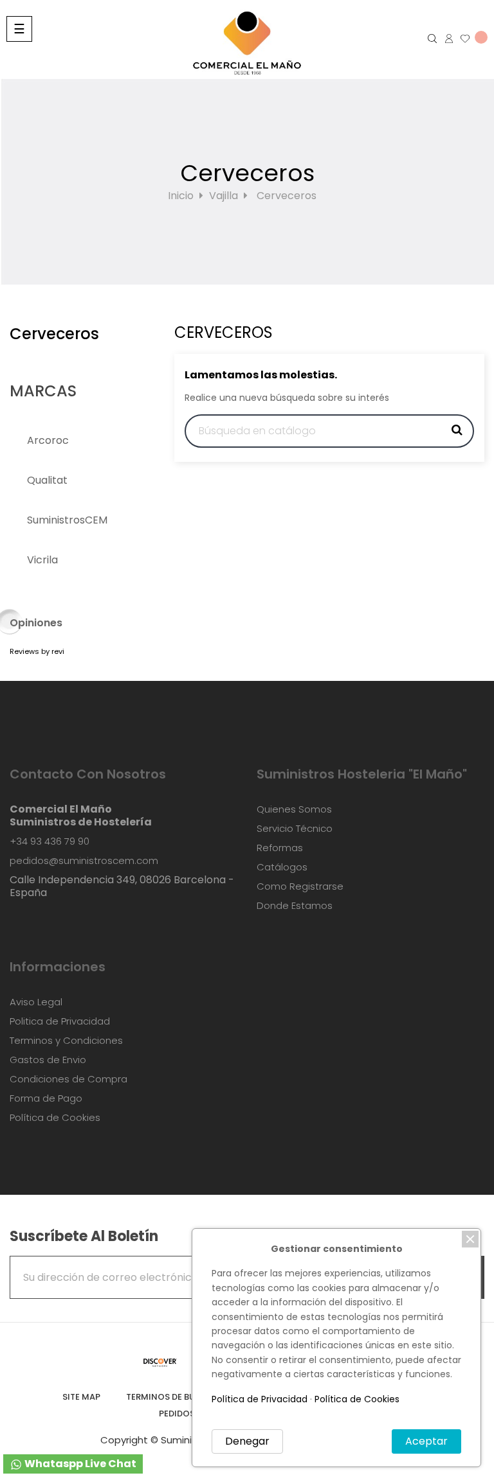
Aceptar (426, 1441)
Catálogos (282, 867)
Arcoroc (48, 440)
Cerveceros (54, 333)
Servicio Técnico (295, 828)
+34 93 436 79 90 (49, 841)
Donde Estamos (295, 905)
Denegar (247, 1441)
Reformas (280, 847)
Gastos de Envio (48, 1059)
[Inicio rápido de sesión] (444, 38)
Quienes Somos (294, 809)
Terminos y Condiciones (66, 1040)
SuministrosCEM (67, 520)
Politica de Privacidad (60, 1021)
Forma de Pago (46, 1098)
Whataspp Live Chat (79, 1463)
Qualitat (47, 480)
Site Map (81, 1397)
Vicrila (42, 560)
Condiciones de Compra (68, 1079)
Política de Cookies (55, 1117)
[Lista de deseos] (470, 38)
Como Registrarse (300, 886)
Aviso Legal (36, 1002)
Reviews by (37, 651)
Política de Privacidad (259, 1399)
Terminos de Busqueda (177, 1397)
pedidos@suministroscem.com (84, 860)
